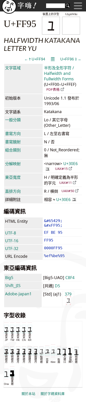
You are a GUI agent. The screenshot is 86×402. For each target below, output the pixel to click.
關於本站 (28, 394)
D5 (57, 285)
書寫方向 (13, 133)
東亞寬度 (13, 177)
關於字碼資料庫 (53, 394)
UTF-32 (11, 248)
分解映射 (13, 163)
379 (68, 294)
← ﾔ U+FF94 (34, 59)
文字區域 (13, 68)
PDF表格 (53, 89)
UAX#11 (65, 182)
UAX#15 (61, 168)
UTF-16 (11, 240)
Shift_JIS (13, 285)
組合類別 (13, 150)
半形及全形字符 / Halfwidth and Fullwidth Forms (59, 73)
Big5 (9, 277)
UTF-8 (10, 233)
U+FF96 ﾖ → (70, 59)
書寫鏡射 (13, 141)
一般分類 (13, 119)
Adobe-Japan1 (18, 293)
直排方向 (13, 191)
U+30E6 (66, 199)
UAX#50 (67, 190)
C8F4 (70, 277)
